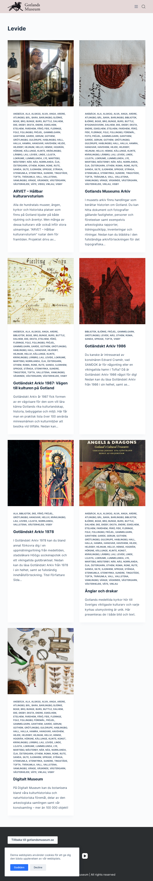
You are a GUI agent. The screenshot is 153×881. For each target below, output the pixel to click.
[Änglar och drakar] (112, 473)
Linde (42, 154)
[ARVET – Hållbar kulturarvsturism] (41, 73)
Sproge (47, 169)
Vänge (32, 180)
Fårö (40, 128)
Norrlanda (46, 161)
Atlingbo (18, 117)
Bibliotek (130, 117)
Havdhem (50, 143)
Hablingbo (49, 139)
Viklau (50, 184)
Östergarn (20, 165)
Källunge (30, 150)
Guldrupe (35, 139)
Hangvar (37, 143)
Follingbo (26, 132)
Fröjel (38, 132)
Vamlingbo (20, 180)
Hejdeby (18, 147)
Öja (57, 161)
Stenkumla (20, 173)
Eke (15, 124)
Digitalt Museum (28, 779)
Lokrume (18, 158)
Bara (35, 117)
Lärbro (17, 154)
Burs (39, 121)
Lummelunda (34, 158)
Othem (33, 165)
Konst (122, 550)
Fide (46, 128)
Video (41, 184)
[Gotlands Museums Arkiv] (112, 73)
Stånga (58, 169)
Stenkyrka (35, 173)
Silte (26, 169)
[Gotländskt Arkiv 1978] (41, 473)
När (29, 161)
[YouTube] (85, 856)
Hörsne (18, 150)
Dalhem (58, 121)
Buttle (47, 121)
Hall (60, 139)
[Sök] (143, 6)
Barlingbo (45, 117)
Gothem (50, 136)
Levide (33, 154)
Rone (49, 165)
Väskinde (43, 180)
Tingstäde (60, 173)
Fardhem (30, 128)
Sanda (17, 169)
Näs (35, 161)
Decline (38, 867)
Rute (57, 165)
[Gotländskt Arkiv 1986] (112, 291)
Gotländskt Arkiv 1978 (33, 531)
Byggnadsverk (94, 124)
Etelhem (18, 128)
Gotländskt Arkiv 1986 (105, 346)
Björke (57, 117)
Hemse (48, 147)
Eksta (30, 124)
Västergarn (57, 180)
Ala (27, 113)
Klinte (41, 150)
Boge (16, 121)
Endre (39, 124)
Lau (26, 154)
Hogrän (59, 147)
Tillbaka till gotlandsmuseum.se (32, 840)
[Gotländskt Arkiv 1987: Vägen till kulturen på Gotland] (41, 291)
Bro (23, 121)
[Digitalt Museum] (41, 661)
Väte (34, 184)
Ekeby (22, 124)
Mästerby (19, 161)
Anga (52, 113)
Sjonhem (35, 169)
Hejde (61, 143)
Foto (88, 136)
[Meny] (136, 6)
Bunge (30, 121)
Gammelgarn (52, 132)
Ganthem (19, 136)
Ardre (61, 113)
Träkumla (28, 176)
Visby (59, 184)
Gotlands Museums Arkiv (107, 191)
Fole (16, 132)
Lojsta (50, 154)
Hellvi (39, 147)
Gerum (39, 136)
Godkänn (19, 867)
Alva (45, 113)
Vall (39, 176)
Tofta (17, 176)
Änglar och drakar (101, 591)
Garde (30, 136)
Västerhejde (21, 184)
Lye (45, 158)
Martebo (54, 158)
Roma (41, 165)
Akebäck (18, 113)
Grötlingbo (20, 139)
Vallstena (50, 176)
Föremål (129, 132)
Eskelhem (50, 124)
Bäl (28, 117)
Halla (17, 143)
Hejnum (29, 147)
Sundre (48, 173)
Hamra (26, 143)
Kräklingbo (53, 150)
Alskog (36, 113)
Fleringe (56, 128)
